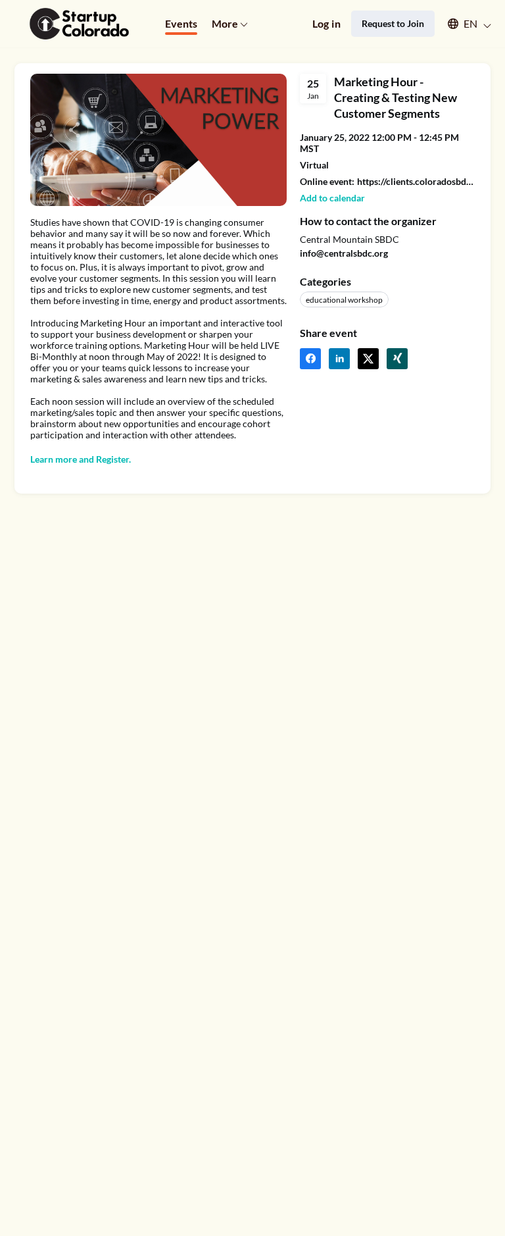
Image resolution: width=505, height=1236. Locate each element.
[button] (463, 23)
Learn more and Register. (80, 459)
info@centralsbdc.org (344, 253)
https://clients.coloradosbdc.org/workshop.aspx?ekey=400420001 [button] (416, 181)
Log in (326, 23)
